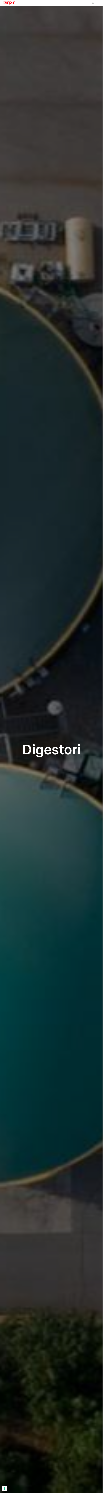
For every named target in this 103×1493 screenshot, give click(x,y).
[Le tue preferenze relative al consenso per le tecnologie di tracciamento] (4, 1488)
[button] (98, 3)
